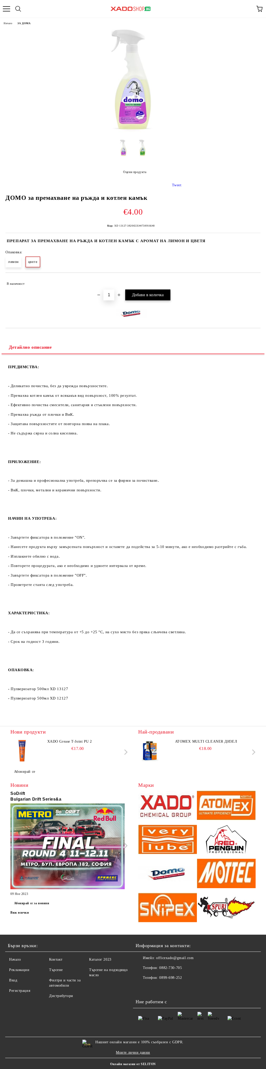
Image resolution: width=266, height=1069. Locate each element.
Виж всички (19, 912)
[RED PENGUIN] (226, 840)
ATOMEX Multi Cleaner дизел (206, 741)
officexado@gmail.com (175, 958)
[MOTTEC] (226, 874)
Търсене (56, 970)
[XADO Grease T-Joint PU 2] (22, 750)
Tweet (177, 185)
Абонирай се (24, 772)
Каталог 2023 (100, 959)
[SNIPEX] (167, 908)
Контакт (56, 959)
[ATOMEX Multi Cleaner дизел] (150, 750)
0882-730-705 (170, 968)
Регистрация (19, 991)
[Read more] (67, 847)
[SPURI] (226, 908)
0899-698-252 (170, 978)
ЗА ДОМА (23, 23)
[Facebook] (142, 988)
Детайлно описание (30, 347)
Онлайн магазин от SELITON (133, 1064)
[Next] (125, 752)
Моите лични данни (133, 1052)
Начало (8, 23)
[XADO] (167, 806)
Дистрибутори (61, 996)
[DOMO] (167, 874)
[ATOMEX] (226, 806)
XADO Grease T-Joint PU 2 (69, 741)
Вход (13, 980)
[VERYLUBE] (167, 840)
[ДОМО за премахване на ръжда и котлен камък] (133, 132)
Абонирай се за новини (31, 903)
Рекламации (19, 970)
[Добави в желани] (253, 281)
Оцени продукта (134, 172)
